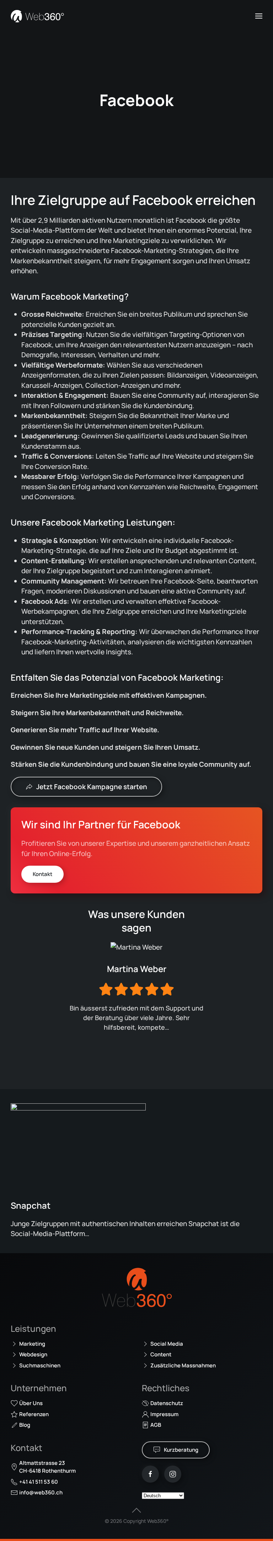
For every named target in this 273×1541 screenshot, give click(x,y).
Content (160, 1354)
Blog (24, 1425)
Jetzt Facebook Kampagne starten (91, 786)
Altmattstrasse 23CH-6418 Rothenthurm (47, 1467)
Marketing (32, 1343)
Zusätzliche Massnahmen (183, 1365)
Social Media (166, 1343)
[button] (258, 16)
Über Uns (31, 1403)
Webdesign (33, 1354)
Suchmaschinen (39, 1365)
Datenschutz (166, 1403)
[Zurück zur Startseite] (37, 16)
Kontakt (42, 874)
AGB (155, 1425)
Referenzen (34, 1414)
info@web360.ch (41, 1492)
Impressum (164, 1414)
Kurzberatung (181, 1449)
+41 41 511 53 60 (38, 1481)
